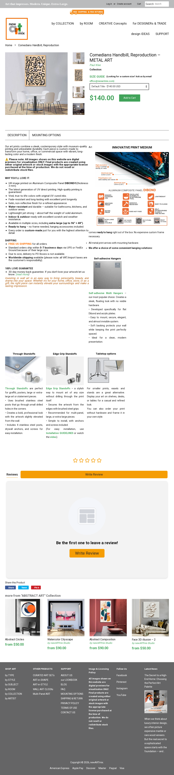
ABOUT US (66, 675)
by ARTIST (10, 698)
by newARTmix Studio (58, 643)
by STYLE (10, 680)
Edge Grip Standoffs (58, 388)
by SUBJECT (12, 684)
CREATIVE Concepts (113, 23)
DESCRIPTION (17, 135)
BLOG (64, 684)
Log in (109, 4)
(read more (22, 274)
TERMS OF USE (69, 707)
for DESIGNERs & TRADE (149, 23)
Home (8, 45)
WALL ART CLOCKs (43, 689)
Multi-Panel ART (41, 694)
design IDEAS (140, 34)
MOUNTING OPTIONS (46, 135)
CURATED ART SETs (44, 675)
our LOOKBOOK (69, 680)
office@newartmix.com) (102, 81)
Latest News (150, 669)
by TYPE (9, 675)
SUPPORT (162, 34)
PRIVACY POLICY (70, 703)
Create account (124, 4)
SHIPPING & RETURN (72, 698)
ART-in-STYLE (40, 684)
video (53, 437)
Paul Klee (95, 65)
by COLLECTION (63, 23)
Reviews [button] (12, 474)
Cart (139, 4)
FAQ (63, 689)
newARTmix (96, 762)
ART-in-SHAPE (40, 680)
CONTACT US (68, 712)
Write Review (94, 474)
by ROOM (86, 23)
